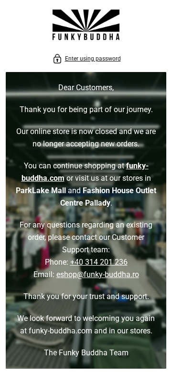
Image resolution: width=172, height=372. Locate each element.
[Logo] (86, 26)
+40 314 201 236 (99, 262)
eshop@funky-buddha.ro (97, 274)
